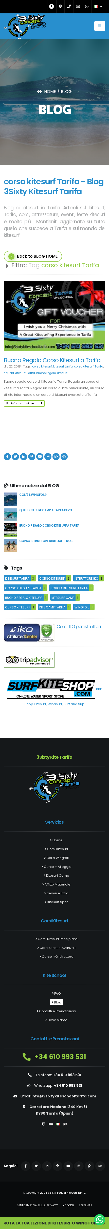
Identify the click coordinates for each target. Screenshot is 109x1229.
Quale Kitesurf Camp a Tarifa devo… (46, 510)
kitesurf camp (62, 598)
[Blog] (56, 456)
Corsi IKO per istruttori (79, 626)
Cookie (69, 1205)
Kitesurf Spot (57, 902)
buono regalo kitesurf (51, 373)
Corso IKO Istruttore (57, 956)
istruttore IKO (86, 578)
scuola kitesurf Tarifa (19, 373)
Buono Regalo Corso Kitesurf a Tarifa (52, 360)
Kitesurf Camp (57, 875)
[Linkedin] (23, 456)
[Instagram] (47, 456)
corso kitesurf (42, 366)
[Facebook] (7, 456)
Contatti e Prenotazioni (57, 1011)
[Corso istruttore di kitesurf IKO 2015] (10, 545)
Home (57, 840)
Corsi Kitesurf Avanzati (57, 948)
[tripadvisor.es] (29, 659)
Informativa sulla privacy (38, 1205)
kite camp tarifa (52, 607)
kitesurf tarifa (63, 366)
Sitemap (86, 1205)
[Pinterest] (31, 456)
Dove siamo (57, 1020)
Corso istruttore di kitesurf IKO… (46, 541)
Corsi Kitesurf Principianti (57, 939)
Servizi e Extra (57, 893)
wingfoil (82, 607)
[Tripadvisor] (64, 456)
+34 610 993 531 (59, 1056)
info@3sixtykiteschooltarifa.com (63, 1096)
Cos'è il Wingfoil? (32, 495)
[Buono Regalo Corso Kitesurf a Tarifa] (10, 529)
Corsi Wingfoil (57, 858)
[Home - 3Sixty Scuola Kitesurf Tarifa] (25, 28)
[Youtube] (39, 456)
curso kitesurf (17, 607)
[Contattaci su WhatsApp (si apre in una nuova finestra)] (99, 1219)
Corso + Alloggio (57, 867)
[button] (98, 6)
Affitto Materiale (57, 884)
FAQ (57, 993)
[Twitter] (15, 456)
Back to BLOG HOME (37, 256)
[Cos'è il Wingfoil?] (10, 499)
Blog (57, 1002)
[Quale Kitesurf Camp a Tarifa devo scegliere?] (10, 514)
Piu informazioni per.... (21, 403)
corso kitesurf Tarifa (88, 366)
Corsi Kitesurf (57, 849)
